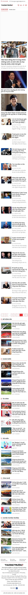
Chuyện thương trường (11, 518)
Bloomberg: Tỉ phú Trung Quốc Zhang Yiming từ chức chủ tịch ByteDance (19, 194)
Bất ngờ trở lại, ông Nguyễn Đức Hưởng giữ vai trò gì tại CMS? (13, 90)
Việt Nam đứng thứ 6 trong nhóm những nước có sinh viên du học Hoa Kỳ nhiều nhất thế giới (13, 62)
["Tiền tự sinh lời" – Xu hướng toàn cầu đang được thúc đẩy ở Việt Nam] (6, 430)
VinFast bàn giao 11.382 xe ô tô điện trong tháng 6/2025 (19, 483)
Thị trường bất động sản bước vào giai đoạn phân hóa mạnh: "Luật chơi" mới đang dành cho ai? (19, 549)
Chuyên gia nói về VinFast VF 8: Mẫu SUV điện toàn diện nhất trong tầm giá (18, 492)
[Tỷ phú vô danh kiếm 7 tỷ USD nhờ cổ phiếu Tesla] (6, 240)
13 (24, 315)
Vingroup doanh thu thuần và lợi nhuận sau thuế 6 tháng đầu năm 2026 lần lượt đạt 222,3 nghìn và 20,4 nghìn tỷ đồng (19, 461)
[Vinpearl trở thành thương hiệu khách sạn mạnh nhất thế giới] (6, 453)
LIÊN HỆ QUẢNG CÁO (8, 593)
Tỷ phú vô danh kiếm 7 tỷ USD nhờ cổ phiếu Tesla (19, 239)
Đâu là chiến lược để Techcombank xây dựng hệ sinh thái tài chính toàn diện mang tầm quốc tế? (19, 404)
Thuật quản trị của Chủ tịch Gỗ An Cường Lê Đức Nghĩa (19, 135)
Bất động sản (7, 319)
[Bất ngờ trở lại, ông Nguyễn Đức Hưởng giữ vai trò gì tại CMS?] (14, 79)
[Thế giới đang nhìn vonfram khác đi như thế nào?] (6, 374)
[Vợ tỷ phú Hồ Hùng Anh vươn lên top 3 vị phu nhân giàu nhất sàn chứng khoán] (6, 300)
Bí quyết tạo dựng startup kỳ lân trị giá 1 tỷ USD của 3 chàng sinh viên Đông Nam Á (19, 269)
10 (15, 315)
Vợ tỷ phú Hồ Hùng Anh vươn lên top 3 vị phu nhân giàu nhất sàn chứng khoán (19, 299)
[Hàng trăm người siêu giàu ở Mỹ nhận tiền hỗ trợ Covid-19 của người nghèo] (6, 180)
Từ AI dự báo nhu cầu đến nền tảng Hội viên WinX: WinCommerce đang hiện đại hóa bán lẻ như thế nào (19, 523)
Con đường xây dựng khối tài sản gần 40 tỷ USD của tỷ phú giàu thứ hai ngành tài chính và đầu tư (19, 224)
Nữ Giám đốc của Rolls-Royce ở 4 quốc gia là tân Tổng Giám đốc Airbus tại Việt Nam (19, 284)
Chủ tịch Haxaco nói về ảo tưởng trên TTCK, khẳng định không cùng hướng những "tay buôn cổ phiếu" (19, 151)
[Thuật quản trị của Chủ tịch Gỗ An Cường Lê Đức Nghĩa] (6, 136)
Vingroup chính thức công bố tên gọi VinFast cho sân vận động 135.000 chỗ (19, 469)
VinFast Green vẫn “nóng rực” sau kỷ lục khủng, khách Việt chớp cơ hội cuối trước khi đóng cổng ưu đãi (19, 500)
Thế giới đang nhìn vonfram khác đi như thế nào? (18, 373)
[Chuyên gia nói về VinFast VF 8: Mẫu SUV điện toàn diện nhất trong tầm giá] (6, 493)
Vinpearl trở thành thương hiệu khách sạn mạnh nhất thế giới (19, 452)
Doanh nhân (7, 359)
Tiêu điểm (6, 438)
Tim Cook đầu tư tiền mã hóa (18, 165)
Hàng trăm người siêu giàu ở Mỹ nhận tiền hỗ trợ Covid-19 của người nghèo (19, 179)
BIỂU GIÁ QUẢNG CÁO (19, 593)
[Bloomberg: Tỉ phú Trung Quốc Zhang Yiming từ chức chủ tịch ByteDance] (6, 195)
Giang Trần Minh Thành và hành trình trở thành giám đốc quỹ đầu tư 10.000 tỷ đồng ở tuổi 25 (13, 114)
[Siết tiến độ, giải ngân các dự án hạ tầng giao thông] (6, 325)
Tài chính (6, 398)
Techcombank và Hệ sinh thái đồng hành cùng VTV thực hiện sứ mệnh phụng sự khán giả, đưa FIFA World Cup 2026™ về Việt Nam (19, 390)
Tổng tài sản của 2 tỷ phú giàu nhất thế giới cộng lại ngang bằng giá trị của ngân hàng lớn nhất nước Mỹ (19, 254)
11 (18, 315)
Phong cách (12, 9)
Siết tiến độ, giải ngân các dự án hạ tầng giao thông (19, 324)
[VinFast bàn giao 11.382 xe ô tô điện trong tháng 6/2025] (6, 484)
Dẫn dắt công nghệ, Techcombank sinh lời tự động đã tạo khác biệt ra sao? (19, 421)
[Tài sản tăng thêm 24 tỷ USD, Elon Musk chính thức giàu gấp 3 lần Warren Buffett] (6, 210)
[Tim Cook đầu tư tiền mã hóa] (6, 166)
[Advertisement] (14, 25)
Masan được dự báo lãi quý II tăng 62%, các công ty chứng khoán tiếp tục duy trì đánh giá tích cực (19, 364)
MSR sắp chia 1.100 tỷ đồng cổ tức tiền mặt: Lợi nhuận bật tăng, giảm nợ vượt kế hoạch (19, 532)
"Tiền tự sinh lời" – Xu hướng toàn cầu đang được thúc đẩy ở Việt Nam (18, 429)
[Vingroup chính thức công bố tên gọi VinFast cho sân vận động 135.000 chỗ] (6, 470)
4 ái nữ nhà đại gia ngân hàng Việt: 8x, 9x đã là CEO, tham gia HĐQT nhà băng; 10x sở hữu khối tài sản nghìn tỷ (19, 120)
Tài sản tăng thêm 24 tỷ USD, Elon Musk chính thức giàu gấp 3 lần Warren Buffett (19, 209)
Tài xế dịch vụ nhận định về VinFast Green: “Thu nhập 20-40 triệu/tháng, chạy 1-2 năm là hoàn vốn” (19, 509)
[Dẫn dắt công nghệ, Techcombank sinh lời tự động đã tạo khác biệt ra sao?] (6, 422)
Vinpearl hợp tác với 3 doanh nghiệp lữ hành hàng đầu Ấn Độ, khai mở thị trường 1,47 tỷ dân (19, 381)
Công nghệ (6, 478)
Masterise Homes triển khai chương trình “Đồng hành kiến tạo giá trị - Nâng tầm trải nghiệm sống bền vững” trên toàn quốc (19, 540)
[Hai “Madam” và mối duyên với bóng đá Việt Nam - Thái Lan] (6, 445)
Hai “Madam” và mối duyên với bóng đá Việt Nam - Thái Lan (19, 444)
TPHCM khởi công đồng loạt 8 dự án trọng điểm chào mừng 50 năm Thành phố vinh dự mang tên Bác (19, 333)
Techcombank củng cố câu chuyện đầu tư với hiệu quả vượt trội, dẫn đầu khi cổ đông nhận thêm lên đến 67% (19, 412)
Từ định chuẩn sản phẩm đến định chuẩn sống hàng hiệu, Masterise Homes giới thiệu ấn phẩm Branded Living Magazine (19, 350)
